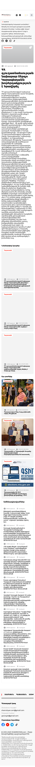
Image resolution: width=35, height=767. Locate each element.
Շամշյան (22, 508)
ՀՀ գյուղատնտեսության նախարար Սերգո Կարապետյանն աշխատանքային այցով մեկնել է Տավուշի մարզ (17, 368)
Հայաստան (8, 47)
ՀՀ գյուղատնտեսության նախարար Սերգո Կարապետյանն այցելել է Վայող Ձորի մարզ (17, 326)
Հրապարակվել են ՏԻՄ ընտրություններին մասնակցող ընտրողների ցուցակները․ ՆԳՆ (15, 493)
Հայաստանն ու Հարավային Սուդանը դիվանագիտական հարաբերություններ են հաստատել (17, 453)
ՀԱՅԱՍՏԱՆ (21, 694)
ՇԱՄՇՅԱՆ (9, 694)
